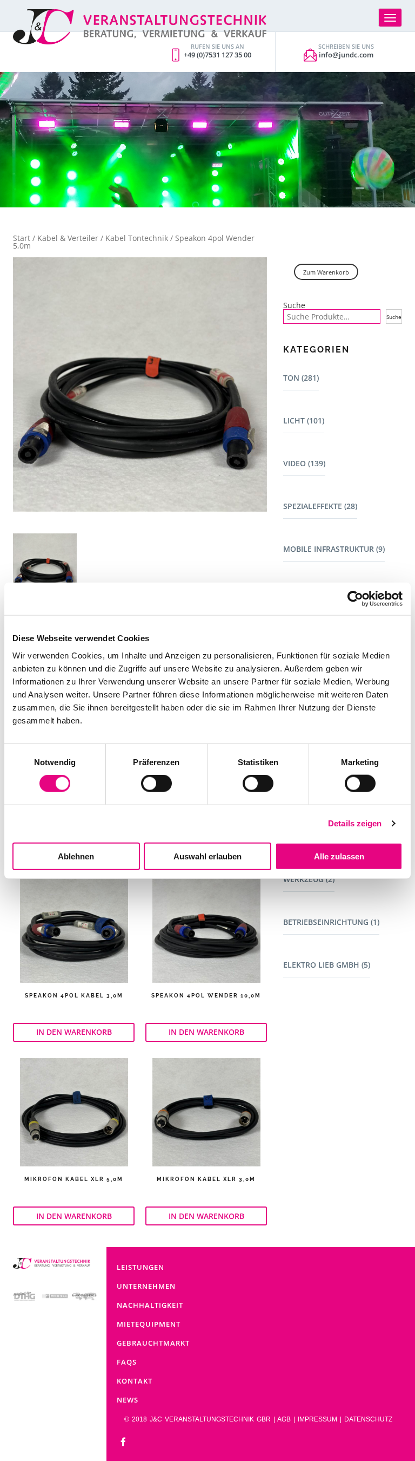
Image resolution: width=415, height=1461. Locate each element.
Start (21, 238)
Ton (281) (301, 378)
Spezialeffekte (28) (320, 506)
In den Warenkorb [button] (74, 1032)
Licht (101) (303, 420)
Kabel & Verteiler (67, 238)
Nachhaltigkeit (150, 1305)
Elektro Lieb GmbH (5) (326, 965)
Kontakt (134, 1381)
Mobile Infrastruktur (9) (334, 549)
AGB (284, 1419)
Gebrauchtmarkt (153, 1343)
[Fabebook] (123, 1442)
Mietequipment (148, 1324)
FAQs (127, 1362)
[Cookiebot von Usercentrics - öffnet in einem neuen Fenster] (355, 599)
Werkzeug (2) (308, 879)
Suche (294, 305)
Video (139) (304, 463)
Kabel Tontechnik (136, 238)
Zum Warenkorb (326, 272)
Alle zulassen (339, 855)
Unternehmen (146, 1286)
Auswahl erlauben (207, 855)
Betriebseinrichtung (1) (331, 922)
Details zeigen (354, 823)
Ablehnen (76, 855)
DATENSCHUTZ (368, 1419)
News (127, 1400)
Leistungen (140, 1267)
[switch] (156, 783)
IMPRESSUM (317, 1419)
